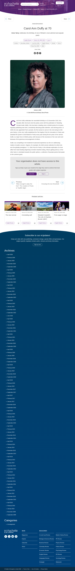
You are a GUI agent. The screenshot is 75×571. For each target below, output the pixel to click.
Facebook (40, 53)
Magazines (25, 535)
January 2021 (10, 340)
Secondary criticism (25, 43)
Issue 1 (43, 9)
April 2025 (10, 269)
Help (52, 3)
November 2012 (11, 465)
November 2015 (11, 420)
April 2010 (10, 502)
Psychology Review (61, 550)
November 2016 (11, 404)
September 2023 (11, 297)
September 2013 (11, 453)
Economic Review (44, 550)
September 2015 (11, 423)
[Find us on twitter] (9, 536)
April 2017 (10, 395)
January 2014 (10, 447)
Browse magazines (42, 4)
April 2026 (10, 254)
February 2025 (11, 273)
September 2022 (11, 312)
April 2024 (10, 285)
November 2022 (11, 309)
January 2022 (10, 325)
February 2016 (11, 413)
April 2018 (10, 380)
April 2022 (10, 318)
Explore (24, 539)
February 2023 (11, 303)
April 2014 (10, 441)
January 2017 (10, 401)
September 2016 (11, 407)
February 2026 (11, 257)
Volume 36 (36, 9)
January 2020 (10, 355)
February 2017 (11, 398)
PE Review (59, 539)
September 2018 (11, 377)
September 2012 (11, 469)
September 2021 (11, 331)
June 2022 (10, 315)
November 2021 (11, 328)
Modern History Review (62, 535)
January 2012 (10, 478)
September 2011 (11, 484)
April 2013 (10, 456)
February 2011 (11, 490)
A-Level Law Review (44, 535)
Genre (59, 43)
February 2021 (11, 337)
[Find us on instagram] (16, 536)
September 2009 (11, 514)
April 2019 (10, 364)
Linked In (37, 53)
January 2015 (10, 432)
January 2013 (10, 462)
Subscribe (59, 2)
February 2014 (11, 444)
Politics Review (60, 546)
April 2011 (10, 487)
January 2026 (10, 260)
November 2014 (11, 435)
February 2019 (11, 367)
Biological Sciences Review (46, 539)
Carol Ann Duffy (35, 43)
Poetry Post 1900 (35, 46)
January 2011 (10, 493)
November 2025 (11, 263)
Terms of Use (26, 569)
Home (19, 9)
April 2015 (10, 426)
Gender (53, 43)
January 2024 (10, 291)
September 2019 (11, 361)
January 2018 (10, 386)
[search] (30, 4)
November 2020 (11, 343)
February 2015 (11, 429)
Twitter (35, 53)
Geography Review (44, 558)
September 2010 (11, 499)
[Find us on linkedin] (12, 536)
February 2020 (11, 352)
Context (16, 43)
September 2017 (11, 392)
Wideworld (58, 562)
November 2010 (11, 496)
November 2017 (11, 389)
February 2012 (11, 475)
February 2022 (11, 322)
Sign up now (37, 244)
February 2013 (11, 459)
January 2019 (10, 371)
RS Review (59, 554)
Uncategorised (11, 524)
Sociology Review (60, 558)
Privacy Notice (44, 569)
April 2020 (10, 349)
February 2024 (11, 288)
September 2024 (11, 282)
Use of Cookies (35, 569)
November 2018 (11, 374)
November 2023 (11, 294)
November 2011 (11, 481)
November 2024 (11, 279)
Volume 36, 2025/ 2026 (39, 40)
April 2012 (10, 472)
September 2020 (11, 346)
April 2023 (10, 300)
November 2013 (11, 450)
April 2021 (10, 334)
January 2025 (10, 276)
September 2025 (11, 266)
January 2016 (10, 416)
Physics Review (60, 542)
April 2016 (10, 410)
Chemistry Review (44, 546)
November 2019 (11, 358)
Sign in (59, 5)
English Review (27, 9)
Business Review (43, 542)
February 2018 (11, 383)
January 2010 (10, 508)
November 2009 (11, 511)
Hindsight (41, 562)
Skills (43, 46)
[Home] (11, 4)
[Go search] (37, 4)
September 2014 (11, 438)
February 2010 (11, 505)
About (23, 546)
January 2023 (10, 306)
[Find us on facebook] (5, 536)
